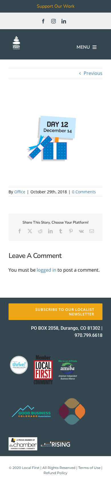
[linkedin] (63, 21)
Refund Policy (55, 473)
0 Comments (84, 191)
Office (19, 191)
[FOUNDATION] (16, 37)
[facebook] (43, 21)
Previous (93, 73)
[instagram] (53, 21)
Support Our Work (56, 6)
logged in (46, 270)
